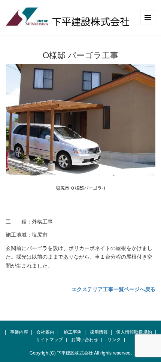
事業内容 (19, 331)
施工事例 (73, 331)
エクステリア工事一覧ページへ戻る (113, 289)
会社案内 (45, 331)
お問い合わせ (84, 339)
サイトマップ (49, 339)
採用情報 (99, 331)
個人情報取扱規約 (134, 331)
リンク (114, 339)
